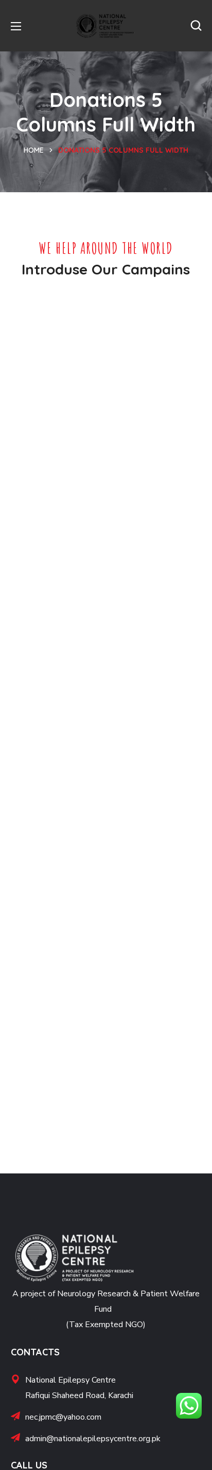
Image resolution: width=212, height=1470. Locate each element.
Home (34, 150)
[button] (196, 25)
